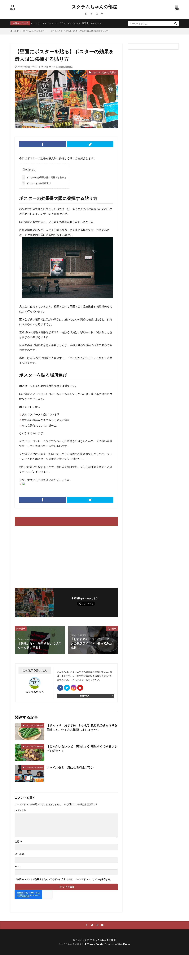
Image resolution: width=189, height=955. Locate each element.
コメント (20, 810)
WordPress (124, 944)
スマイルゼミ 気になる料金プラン (70, 767)
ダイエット (95, 23)
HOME (16, 31)
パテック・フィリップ (42, 23)
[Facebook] (42, 144)
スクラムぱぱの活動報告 (33, 31)
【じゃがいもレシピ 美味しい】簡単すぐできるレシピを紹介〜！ (82, 749)
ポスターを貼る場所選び (37, 183)
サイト (18, 867)
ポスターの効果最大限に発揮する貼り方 (44, 177)
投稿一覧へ (85, 695)
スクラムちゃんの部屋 (94, 6)
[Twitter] (90, 144)
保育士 (85, 23)
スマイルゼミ (73, 23)
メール (19, 854)
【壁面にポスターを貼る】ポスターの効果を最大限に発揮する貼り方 (78, 31)
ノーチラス (60, 23)
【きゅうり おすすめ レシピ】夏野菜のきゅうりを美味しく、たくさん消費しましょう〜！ (82, 727)
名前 (18, 841)
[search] (175, 23)
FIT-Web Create (94, 944)
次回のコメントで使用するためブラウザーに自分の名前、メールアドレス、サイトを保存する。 (64, 879)
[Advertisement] (40, 555)
